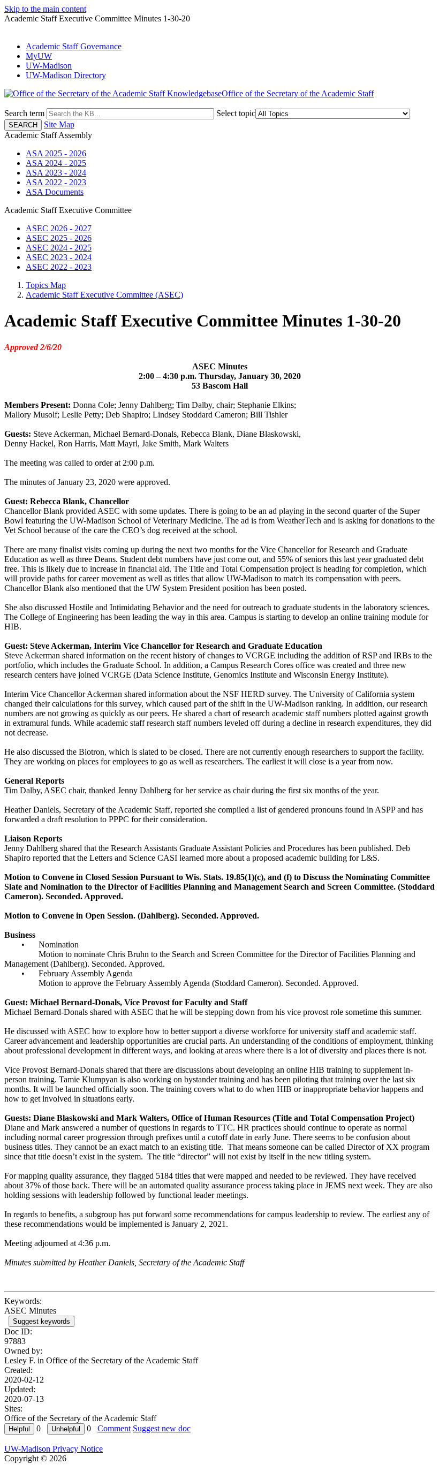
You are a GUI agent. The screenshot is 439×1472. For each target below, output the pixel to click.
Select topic (235, 113)
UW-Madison (49, 65)
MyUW (39, 55)
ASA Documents (55, 191)
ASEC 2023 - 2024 (59, 257)
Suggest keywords (41, 1321)
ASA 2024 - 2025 (56, 163)
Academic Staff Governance (74, 46)
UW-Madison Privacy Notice (53, 1448)
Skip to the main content (45, 8)
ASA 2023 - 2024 (56, 172)
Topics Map (46, 285)
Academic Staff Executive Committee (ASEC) (104, 294)
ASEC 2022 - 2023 (59, 266)
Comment (114, 1428)
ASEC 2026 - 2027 (59, 228)
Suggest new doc (162, 1428)
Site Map (59, 124)
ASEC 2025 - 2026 (59, 237)
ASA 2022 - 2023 (56, 182)
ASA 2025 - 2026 (56, 153)
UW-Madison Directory (66, 75)
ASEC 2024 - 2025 (59, 247)
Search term (24, 113)
